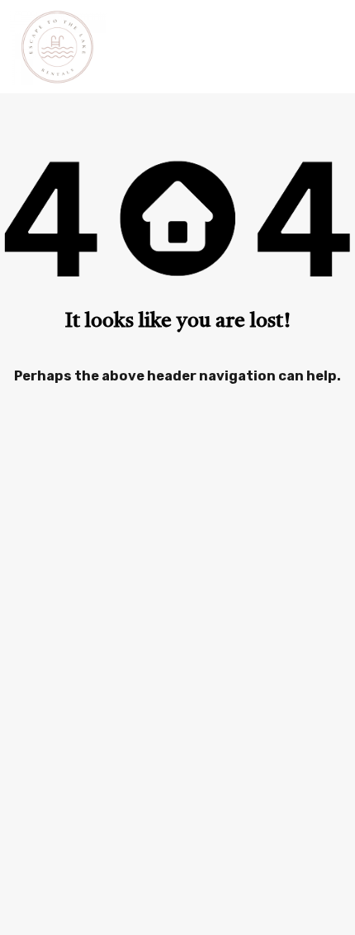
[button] (329, 46)
